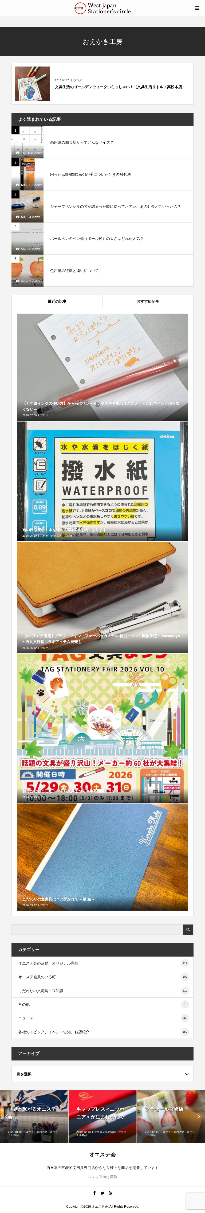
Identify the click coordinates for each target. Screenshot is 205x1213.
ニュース (102, 1018)
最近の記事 (57, 301)
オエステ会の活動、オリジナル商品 (102, 963)
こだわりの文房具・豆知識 (103, 991)
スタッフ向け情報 (102, 1177)
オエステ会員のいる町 (103, 977)
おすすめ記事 (148, 301)
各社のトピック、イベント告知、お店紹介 (103, 1032)
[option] (34, 1116)
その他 (102, 1004)
